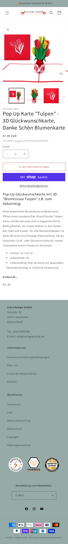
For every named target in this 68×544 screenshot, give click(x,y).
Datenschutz (14, 428)
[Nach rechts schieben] (64, 97)
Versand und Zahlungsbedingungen (28, 357)
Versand (18, 141)
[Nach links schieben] (4, 97)
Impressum (13, 404)
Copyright (13, 437)
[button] (7, 13)
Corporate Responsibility (21, 373)
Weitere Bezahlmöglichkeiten (34, 185)
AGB (9, 412)
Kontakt (12, 381)
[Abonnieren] (52, 495)
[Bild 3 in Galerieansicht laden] (51, 95)
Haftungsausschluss (19, 445)
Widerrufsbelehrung (19, 420)
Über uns (12, 365)
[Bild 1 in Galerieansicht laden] (16, 95)
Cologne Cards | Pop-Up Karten (28, 537)
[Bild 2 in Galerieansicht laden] (34, 95)
